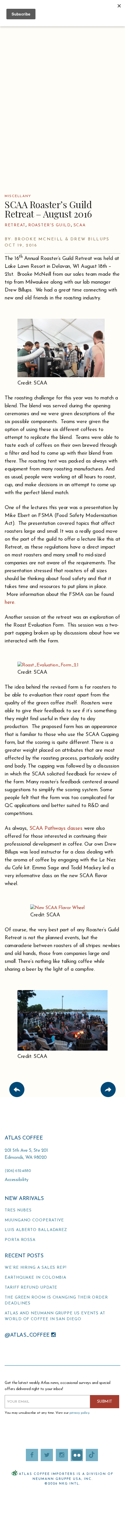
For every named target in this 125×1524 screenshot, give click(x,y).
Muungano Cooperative (34, 1220)
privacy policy (79, 1413)
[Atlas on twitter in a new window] (47, 1455)
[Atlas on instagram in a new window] (62, 1455)
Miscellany (18, 196)
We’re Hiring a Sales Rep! (36, 1268)
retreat (15, 225)
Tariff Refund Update (31, 1287)
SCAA (80, 225)
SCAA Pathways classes (56, 828)
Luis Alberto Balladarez (36, 1230)
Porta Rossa (20, 1240)
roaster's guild (49, 225)
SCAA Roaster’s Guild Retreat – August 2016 (48, 209)
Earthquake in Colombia (35, 1278)
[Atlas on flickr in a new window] (77, 1455)
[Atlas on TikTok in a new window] (92, 1455)
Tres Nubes (18, 1210)
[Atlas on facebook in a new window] (32, 1455)
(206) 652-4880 (18, 1171)
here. (10, 602)
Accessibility (16, 1180)
